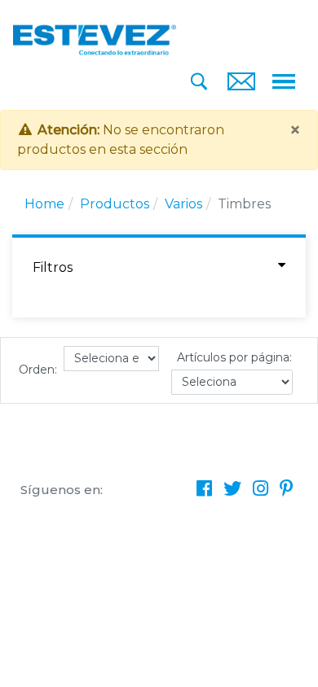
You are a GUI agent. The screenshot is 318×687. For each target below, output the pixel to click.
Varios (183, 204)
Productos (114, 204)
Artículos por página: (234, 357)
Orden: (38, 369)
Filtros (53, 267)
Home (44, 204)
